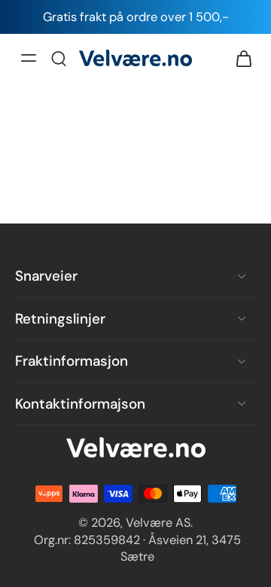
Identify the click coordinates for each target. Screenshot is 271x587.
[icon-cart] (239, 58)
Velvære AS (158, 523)
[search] (58, 58)
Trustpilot (136, 246)
